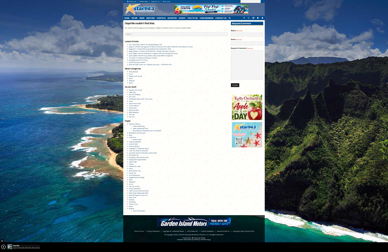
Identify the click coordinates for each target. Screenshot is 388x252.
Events (182, 18)
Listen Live (132, 1)
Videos (131, 206)
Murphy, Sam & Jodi (135, 76)
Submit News (143, 1)
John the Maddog (134, 94)
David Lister (133, 108)
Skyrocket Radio (199, 238)
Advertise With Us (134, 124)
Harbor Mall (133, 162)
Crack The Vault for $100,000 (138, 151)
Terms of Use (133, 204)
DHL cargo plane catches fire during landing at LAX (145, 44)
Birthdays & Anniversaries (137, 133)
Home (126, 18)
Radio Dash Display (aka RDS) (138, 193)
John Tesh (132, 97)
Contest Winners (134, 146)
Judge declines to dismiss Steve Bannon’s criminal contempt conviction (152, 51)
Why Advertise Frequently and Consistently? (147, 131)
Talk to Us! (192, 18)
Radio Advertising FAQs (140, 128)
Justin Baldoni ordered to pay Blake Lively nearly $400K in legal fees (151, 56)
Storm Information (139, 211)
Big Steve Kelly (133, 110)
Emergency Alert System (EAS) (139, 157)
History (131, 164)
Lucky (131, 101)
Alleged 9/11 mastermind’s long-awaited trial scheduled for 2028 (150, 49)
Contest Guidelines (135, 142)
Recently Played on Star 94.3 (138, 195)
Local (130, 74)
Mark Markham (134, 112)
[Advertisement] (211, 9)
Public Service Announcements (139, 191)
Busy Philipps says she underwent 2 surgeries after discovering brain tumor (153, 53)
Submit (235, 85)
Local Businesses (134, 175)
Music (131, 78)
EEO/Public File (134, 155)
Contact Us (220, 18)
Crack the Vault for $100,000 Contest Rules (143, 153)
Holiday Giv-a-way (135, 166)
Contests (161, 18)
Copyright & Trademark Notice (139, 148)
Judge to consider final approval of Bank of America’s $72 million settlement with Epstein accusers (161, 47)
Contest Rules (133, 144)
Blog (130, 135)
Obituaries (132, 182)
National (131, 81)
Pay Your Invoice (134, 186)
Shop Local (166, 1)
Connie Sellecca (134, 106)
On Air (134, 18)
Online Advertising (139, 126)
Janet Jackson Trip (135, 171)
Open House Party (135, 103)
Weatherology (206, 239)
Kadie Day (132, 92)
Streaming (132, 202)
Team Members (206, 18)
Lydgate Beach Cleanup (136, 177)
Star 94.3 (132, 117)
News (141, 18)
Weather (150, 18)
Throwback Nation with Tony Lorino (140, 99)
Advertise (172, 18)
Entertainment (133, 72)
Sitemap (131, 200)
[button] (229, 18)
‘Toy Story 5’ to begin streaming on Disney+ (143, 58)
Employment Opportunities (137, 160)
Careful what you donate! (137, 62)
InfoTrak (131, 115)
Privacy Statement (135, 189)
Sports (131, 83)
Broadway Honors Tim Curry (138, 60)
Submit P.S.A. (155, 1)
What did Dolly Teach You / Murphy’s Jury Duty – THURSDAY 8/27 (150, 65)
